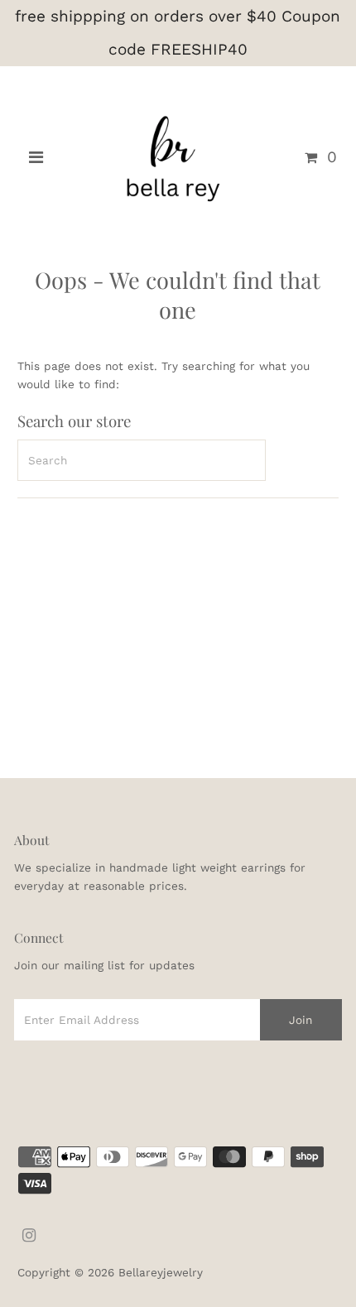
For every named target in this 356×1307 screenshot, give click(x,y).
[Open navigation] (35, 157)
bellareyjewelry (160, 1272)
